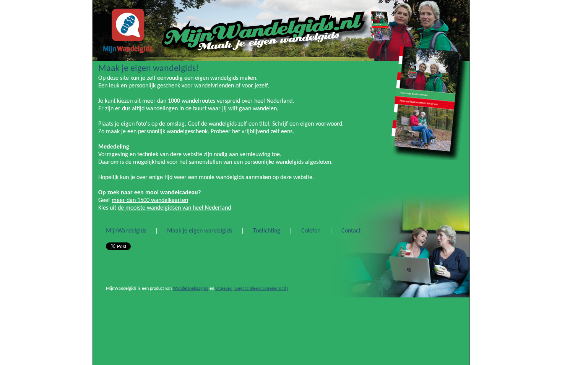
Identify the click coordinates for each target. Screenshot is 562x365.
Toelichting (266, 231)
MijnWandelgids (126, 231)
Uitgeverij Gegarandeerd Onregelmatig (252, 288)
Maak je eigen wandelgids (199, 231)
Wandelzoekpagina (190, 288)
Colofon (310, 231)
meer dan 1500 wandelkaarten (150, 200)
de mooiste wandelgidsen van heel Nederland (174, 208)
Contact (351, 231)
